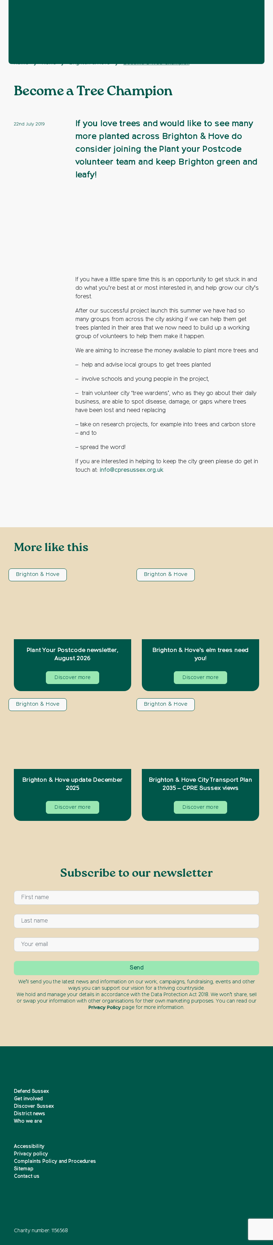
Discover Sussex (34, 1106)
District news (29, 1113)
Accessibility (29, 1146)
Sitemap (23, 1168)
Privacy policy (31, 1154)
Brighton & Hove (37, 574)
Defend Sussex (31, 1091)
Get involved (28, 1098)
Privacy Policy (105, 1007)
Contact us (26, 1176)
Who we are (28, 1121)
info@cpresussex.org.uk (132, 470)
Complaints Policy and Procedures (55, 1161)
